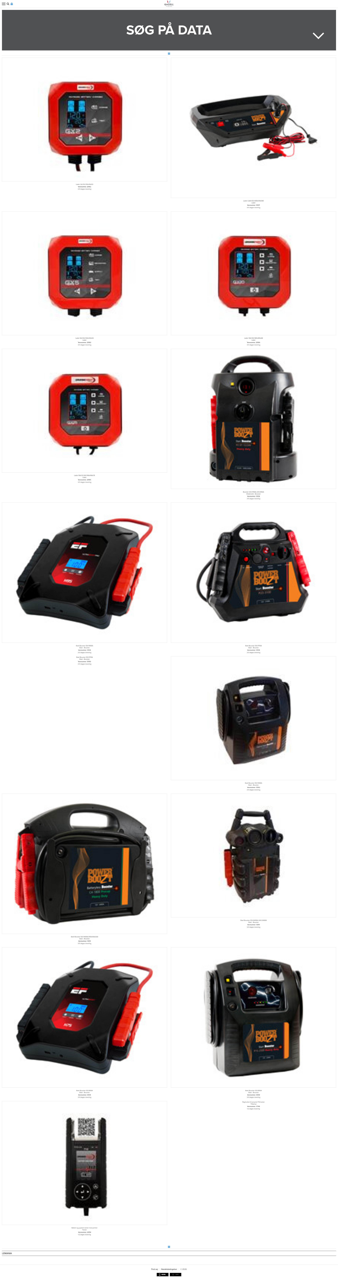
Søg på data (169, 30)
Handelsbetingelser (169, 1269)
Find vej (154, 1269)
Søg (8, 4)
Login (12, 4)
